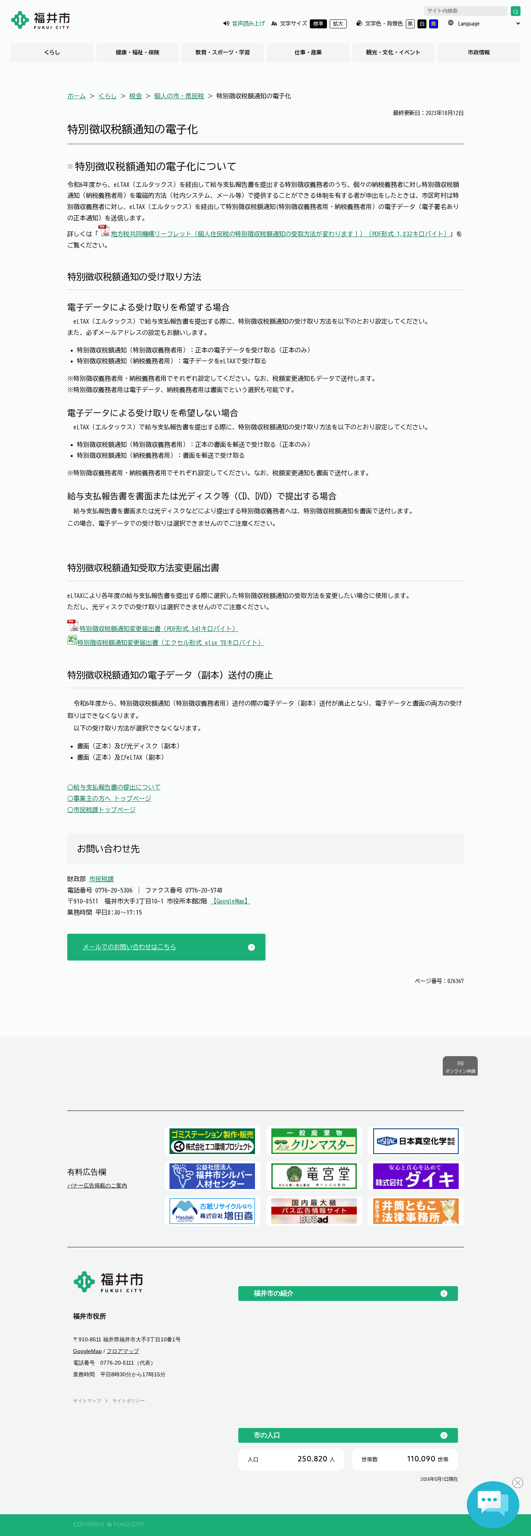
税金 (135, 96)
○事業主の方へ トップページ (109, 798)
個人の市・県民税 (179, 96)
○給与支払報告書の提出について (114, 787)
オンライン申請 (460, 1071)
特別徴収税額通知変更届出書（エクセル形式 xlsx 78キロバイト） (170, 643)
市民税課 (101, 879)
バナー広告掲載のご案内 (97, 1185)
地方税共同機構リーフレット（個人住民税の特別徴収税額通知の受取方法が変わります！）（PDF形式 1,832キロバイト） (280, 234)
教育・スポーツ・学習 (223, 52)
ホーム (76, 96)
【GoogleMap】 (230, 901)
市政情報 (479, 52)
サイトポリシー (128, 1400)
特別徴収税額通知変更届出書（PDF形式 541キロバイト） (159, 629)
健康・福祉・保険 (137, 52)
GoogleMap (87, 1351)
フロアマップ (123, 1351)
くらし (52, 52)
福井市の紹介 (273, 1293)
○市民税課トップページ (101, 810)
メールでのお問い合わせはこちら (129, 947)
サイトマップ (87, 1400)
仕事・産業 (308, 52)
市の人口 (267, 1435)
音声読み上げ (248, 23)
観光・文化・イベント (393, 52)
